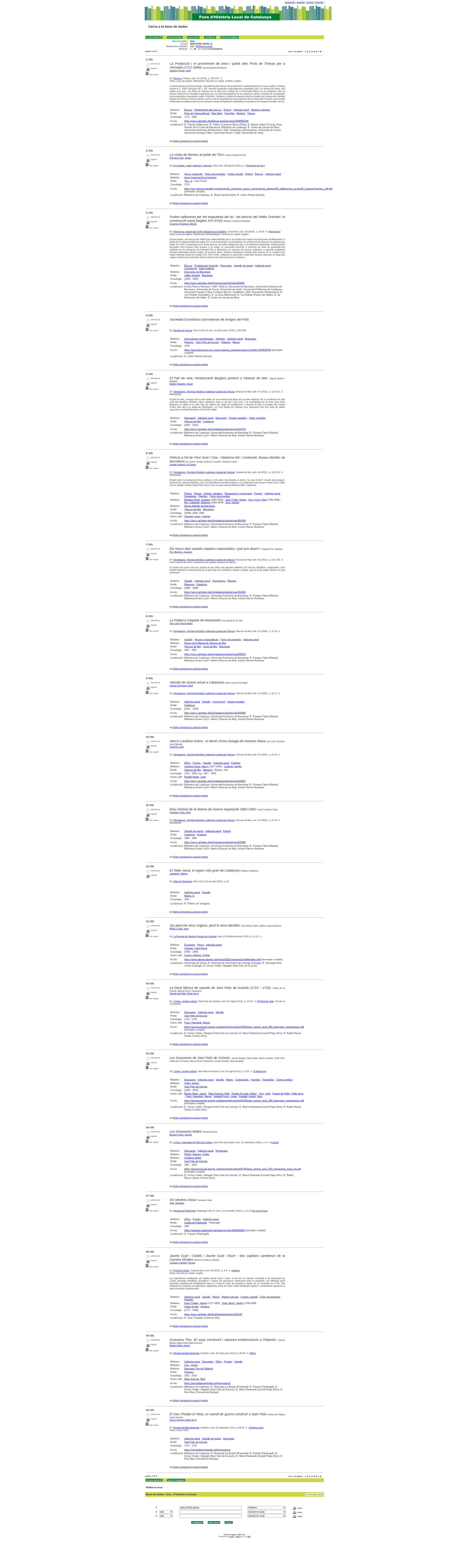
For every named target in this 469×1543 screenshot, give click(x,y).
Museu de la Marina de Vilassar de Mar (205, 643)
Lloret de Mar (210, 646)
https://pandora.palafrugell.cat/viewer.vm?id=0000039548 (214, 1230)
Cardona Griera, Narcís (196, 766)
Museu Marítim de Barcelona (199, 506)
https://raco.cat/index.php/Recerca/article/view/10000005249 (216, 121)
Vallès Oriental (192, 275)
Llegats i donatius (213, 493)
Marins (229, 1079)
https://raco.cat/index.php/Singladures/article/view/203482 (215, 842)
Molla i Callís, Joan (179, 928)
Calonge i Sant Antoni (195, 948)
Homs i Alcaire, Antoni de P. (183, 1420)
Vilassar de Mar (192, 421)
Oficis (187, 763)
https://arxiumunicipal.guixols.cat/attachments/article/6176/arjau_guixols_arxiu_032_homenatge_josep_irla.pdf (242, 1169)
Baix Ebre (217, 113)
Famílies (203, 496)
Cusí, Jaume (191, 1365)
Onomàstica (219, 581)
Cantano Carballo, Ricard (182, 1263)
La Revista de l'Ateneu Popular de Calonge (195, 936)
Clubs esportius (257, 418)
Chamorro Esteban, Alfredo (183, 224)
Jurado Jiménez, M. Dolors (183, 464)
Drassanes (226, 265)
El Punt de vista (266, 1001)
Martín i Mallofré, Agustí (181, 384)
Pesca (200, 944)
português (290, 2)
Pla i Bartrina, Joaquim (181, 552)
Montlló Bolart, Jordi (195, 777)
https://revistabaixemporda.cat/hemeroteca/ (207, 1383)
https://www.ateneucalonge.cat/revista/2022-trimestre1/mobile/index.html (222, 959)
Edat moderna (206, 268)
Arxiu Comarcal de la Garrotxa (200, 177)
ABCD (238, 1536)
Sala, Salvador (177, 1203)
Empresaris (222, 1150)
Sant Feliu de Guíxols (207, 342)
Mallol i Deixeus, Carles (196, 1154)
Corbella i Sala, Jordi (180, 812)
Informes (220, 338)
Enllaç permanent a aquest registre (190, 141)
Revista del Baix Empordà (186, 1353)
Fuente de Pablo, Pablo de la (184, 993)
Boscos (188, 110)
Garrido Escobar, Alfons (244, 1093)
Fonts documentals (215, 174)
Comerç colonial (249, 1297)
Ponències (274, 231)
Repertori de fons (255, 165)
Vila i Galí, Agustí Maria (181, 623)
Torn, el (188, 181)
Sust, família (232, 502)
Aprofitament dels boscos (207, 110)
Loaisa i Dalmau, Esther (197, 955)
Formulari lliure (315, 1494)
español (301, 2)
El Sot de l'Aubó (181, 1270)
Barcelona (207, 275)
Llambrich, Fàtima (178, 873)
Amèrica (205, 1306)
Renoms (232, 581)
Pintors (188, 493)
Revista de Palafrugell (184, 1211)
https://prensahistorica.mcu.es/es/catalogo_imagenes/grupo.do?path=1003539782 (227, 350)
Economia (189, 944)
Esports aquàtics (238, 418)
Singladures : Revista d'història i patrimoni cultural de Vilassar (204, 391)
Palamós (189, 342)
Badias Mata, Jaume (195, 1093)
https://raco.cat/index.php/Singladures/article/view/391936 (215, 592)
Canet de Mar (191, 1306)
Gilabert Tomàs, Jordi (180, 70)
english (310, 2)
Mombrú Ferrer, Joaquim (197, 499)
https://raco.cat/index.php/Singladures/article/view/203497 (215, 781)
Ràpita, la (189, 895)
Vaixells (188, 581)
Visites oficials (235, 174)
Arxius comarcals (193, 174)
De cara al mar (259, 1211)
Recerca (177, 78)
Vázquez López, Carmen (197, 516)
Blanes (236, 342)
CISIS (231, 1536)
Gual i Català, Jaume (195, 1303)
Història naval (256, 1427)
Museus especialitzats (207, 639)
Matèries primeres (260, 110)
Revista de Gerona (182, 330)
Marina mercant (230, 1297)
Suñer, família (191, 1083)
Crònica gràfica (284, 1079)
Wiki (248, 1536)
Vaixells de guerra (243, 265)
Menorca (207, 770)
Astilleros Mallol (192, 1157)
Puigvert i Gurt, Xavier (180, 158)
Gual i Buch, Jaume (232, 1303)
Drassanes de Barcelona (197, 272)
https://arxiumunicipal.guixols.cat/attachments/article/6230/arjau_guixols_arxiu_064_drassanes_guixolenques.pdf (244, 1027)
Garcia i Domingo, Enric (181, 685)
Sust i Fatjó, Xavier (236, 499)
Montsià (241, 113)
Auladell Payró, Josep (225, 1096)
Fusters (258, 493)
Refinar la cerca (204, 46)
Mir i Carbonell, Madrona (197, 502)
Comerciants (242, 1079)
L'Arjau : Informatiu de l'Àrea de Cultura (192, 1142)
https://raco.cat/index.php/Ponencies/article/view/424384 (214, 283)
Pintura (198, 493)
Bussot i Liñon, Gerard (181, 1135)
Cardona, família (232, 766)
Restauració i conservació (238, 493)
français (319, 2)
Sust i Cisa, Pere (257, 499)
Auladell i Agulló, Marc (251, 1096)
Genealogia (190, 496)
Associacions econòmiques (198, 338)
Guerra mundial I (236, 701)
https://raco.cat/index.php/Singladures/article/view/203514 (215, 654)
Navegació (189, 418)
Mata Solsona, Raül (218, 1093)
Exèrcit (227, 110)
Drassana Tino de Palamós (198, 1368)
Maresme (189, 584)
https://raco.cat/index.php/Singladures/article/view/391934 (215, 520)
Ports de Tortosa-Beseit (196, 113)
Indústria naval (241, 110)
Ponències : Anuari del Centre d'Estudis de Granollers (200, 231)
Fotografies (268, 1079)
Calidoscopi (260, 1071)
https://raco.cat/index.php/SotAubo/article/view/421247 (213, 1314)
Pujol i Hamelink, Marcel (197, 1022)
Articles (235, 1270)
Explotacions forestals (206, 265)
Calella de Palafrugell (195, 1222)
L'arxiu (275, 1142)
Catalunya (208, 421)
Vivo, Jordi (264, 1093)
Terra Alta (229, 113)
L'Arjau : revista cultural (185, 1001)
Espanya (201, 834)
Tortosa (251, 113)
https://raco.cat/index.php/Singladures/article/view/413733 (215, 429)
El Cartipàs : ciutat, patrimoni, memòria (192, 165)
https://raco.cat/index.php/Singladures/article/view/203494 (215, 713)
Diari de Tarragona (182, 881)
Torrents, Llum (177, 747)
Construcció (190, 268)
